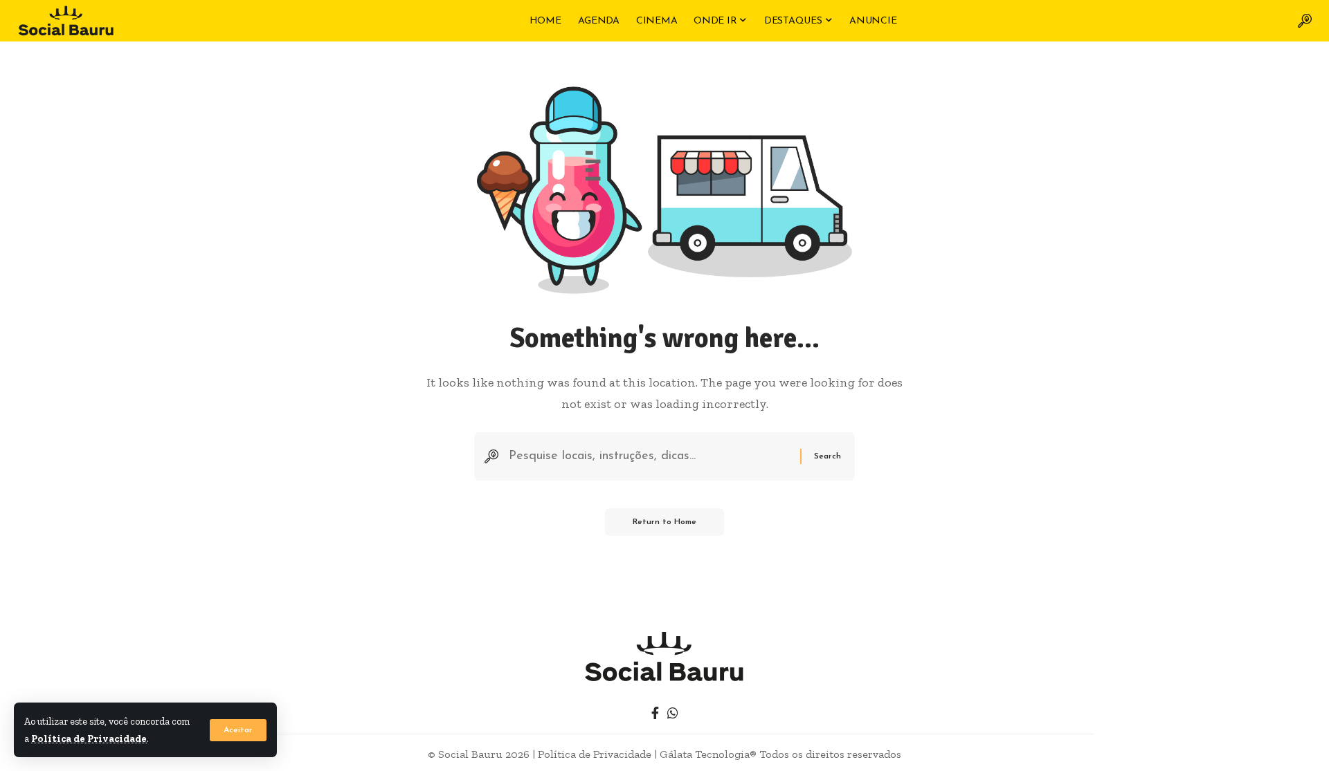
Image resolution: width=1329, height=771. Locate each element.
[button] (238, 730)
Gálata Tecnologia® (708, 754)
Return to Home (664, 522)
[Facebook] (655, 713)
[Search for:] (649, 456)
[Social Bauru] (66, 20)
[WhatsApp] (673, 713)
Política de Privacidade (89, 738)
